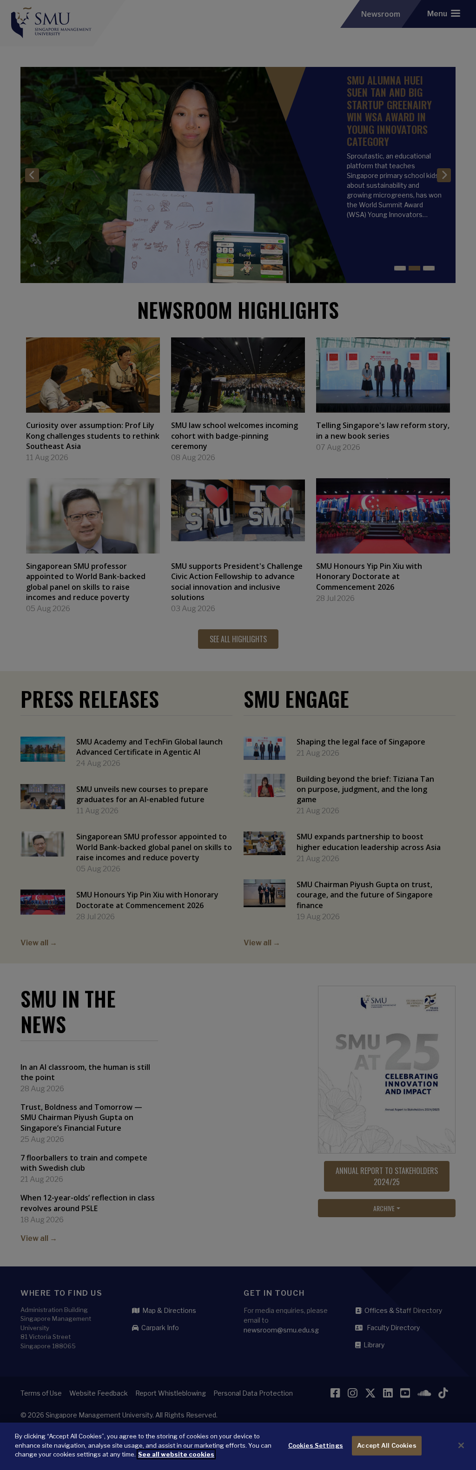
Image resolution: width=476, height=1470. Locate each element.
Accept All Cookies (386, 1445)
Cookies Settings (315, 1445)
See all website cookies (176, 1454)
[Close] (461, 1445)
